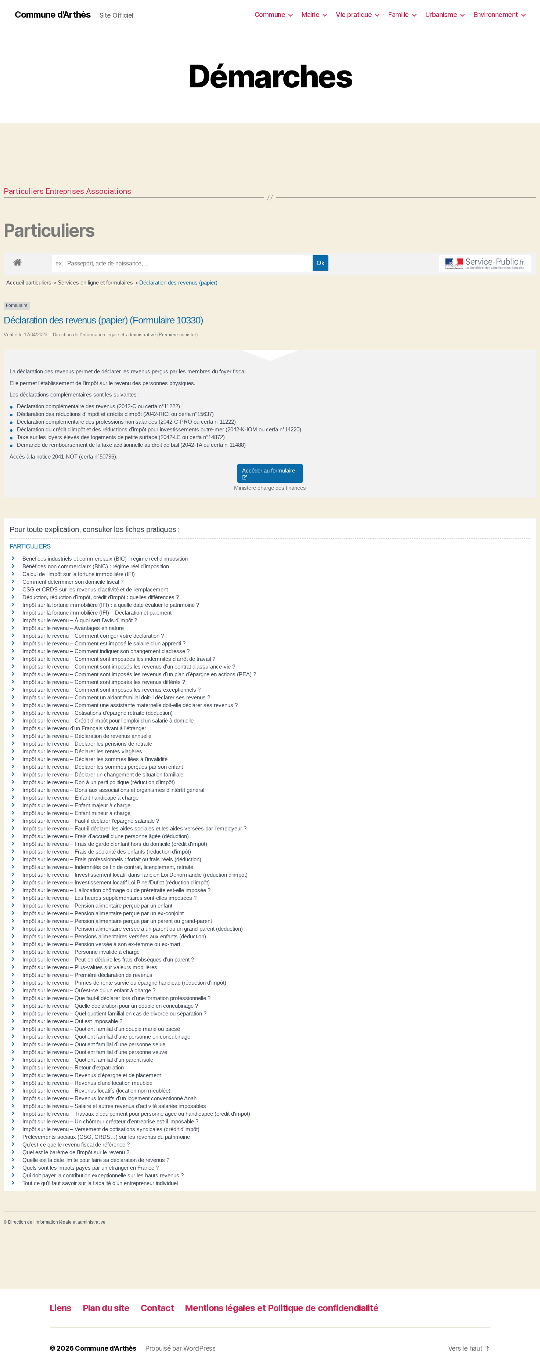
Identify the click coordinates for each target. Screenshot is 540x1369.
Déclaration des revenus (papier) (178, 282)
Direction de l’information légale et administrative (56, 1222)
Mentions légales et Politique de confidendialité (281, 1308)
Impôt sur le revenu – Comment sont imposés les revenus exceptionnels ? (111, 690)
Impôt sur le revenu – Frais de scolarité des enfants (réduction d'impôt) (106, 851)
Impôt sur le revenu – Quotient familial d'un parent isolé (87, 1060)
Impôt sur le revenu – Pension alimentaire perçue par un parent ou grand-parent (117, 921)
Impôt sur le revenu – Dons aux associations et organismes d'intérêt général (113, 790)
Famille (398, 14)
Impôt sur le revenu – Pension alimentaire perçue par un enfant (97, 905)
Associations (108, 191)
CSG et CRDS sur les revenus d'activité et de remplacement (95, 589)
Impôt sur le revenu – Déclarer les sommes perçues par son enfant (102, 767)
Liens (61, 1308)
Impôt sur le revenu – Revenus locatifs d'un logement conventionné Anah (109, 1098)
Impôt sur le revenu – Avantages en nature (73, 628)
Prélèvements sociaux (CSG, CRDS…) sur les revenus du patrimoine (106, 1137)
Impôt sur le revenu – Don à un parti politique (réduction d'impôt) (98, 782)
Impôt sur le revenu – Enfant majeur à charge (76, 805)
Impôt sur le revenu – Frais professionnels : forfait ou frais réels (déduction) (111, 859)
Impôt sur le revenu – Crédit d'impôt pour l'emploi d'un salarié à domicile (108, 720)
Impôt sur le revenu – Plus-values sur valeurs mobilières (89, 967)
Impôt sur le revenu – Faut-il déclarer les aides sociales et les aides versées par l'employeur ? (134, 828)
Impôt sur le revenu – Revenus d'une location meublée (87, 1083)
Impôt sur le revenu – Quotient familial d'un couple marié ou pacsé (101, 1029)
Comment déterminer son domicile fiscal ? (72, 582)
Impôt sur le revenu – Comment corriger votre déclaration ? (93, 636)
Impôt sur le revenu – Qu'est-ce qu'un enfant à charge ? (88, 990)
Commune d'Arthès (53, 14)
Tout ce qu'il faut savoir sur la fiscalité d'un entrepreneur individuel (100, 1183)
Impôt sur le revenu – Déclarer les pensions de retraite (87, 743)
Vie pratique (354, 14)
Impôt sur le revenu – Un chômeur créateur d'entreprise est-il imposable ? (110, 1121)
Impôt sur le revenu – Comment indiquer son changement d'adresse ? (106, 651)
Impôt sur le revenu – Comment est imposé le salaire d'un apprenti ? (104, 643)
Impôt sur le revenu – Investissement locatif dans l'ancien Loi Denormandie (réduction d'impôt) (135, 875)
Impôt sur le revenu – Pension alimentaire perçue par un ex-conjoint (103, 913)
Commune (270, 14)
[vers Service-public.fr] (485, 263)
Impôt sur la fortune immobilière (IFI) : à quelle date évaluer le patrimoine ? (110, 605)
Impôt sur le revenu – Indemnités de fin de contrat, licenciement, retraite (107, 867)
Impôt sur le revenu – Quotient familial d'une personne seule (93, 1044)
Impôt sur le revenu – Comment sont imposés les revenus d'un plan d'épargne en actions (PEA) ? (139, 674)
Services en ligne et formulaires (96, 282)
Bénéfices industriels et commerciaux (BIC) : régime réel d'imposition (105, 558)
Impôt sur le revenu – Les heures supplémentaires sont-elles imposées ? (109, 898)
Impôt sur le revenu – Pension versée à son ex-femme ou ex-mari (101, 944)
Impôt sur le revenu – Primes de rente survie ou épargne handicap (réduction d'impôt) (124, 982)
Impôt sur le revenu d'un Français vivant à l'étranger (84, 728)
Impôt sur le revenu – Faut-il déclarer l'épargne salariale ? (90, 821)
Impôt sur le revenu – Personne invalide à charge (81, 952)
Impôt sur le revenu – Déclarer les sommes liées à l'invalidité (95, 759)
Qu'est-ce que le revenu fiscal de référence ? (76, 1144)
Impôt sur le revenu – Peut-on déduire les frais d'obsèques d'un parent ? (108, 959)
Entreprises (65, 191)
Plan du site (106, 1308)
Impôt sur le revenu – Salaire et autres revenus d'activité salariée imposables (114, 1106)
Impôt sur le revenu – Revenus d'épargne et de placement (91, 1075)
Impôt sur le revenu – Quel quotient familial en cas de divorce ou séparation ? (114, 1013)
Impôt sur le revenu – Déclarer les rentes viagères (82, 751)
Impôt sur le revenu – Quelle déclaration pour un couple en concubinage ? (110, 1006)
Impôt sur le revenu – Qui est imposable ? (72, 1021)
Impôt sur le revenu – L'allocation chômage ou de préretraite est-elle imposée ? (116, 890)
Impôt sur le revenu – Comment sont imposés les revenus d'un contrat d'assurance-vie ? (128, 666)
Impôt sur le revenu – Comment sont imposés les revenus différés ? (103, 682)
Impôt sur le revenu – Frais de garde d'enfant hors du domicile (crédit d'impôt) (114, 844)
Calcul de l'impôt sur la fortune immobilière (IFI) (78, 574)
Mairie (310, 14)
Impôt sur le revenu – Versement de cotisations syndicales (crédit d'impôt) (110, 1129)
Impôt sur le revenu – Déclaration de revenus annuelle (86, 736)
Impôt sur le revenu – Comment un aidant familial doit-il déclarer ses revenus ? (116, 697)
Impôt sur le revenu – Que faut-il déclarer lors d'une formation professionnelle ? (116, 998)
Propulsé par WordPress (180, 1348)
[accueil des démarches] (17, 261)
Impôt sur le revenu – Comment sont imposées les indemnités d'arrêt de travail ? (118, 659)
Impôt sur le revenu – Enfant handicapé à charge (80, 797)
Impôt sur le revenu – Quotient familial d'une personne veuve (94, 1052)
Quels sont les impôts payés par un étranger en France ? (90, 1168)
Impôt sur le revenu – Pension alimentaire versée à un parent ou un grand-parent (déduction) (132, 929)
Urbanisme (441, 14)
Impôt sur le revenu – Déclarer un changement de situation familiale (102, 774)
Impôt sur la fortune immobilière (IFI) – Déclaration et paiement (97, 612)
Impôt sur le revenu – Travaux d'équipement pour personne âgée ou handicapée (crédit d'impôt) (136, 1114)
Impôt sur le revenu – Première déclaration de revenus (87, 975)
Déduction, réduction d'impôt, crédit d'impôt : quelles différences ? (100, 597)
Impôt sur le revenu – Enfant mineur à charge (76, 813)
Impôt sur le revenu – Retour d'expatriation (73, 1067)
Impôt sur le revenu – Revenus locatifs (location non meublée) (96, 1090)
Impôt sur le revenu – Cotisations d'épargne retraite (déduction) (97, 713)
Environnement (496, 14)
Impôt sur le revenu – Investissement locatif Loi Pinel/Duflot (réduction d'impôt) (116, 882)
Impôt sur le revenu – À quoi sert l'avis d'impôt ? (79, 620)
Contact (157, 1308)
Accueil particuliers (29, 282)
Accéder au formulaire (270, 470)
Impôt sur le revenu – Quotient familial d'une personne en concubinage (106, 1036)
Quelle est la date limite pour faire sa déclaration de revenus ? (95, 1160)
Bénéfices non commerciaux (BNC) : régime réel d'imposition (95, 566)
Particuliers (24, 191)
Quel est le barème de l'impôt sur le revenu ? (75, 1152)
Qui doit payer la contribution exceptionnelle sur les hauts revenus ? (103, 1175)
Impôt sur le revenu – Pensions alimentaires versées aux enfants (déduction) (114, 936)
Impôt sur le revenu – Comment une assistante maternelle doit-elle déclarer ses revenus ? (130, 705)
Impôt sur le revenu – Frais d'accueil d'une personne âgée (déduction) (105, 836)
